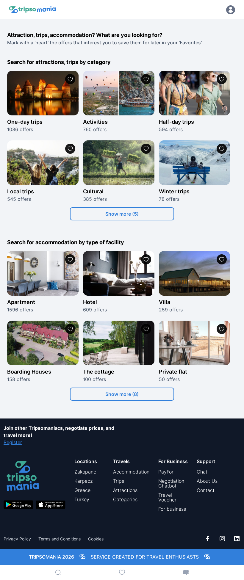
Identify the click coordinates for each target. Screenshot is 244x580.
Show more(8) (122, 394)
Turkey (81, 499)
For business (172, 509)
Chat (202, 471)
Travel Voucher (167, 497)
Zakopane (85, 471)
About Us (207, 481)
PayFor (165, 471)
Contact (206, 490)
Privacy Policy (17, 539)
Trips (118, 481)
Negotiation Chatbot (171, 483)
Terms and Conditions (59, 539)
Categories (125, 499)
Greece (82, 490)
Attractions (125, 490)
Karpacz (83, 481)
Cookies (96, 539)
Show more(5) (122, 214)
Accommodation (131, 471)
